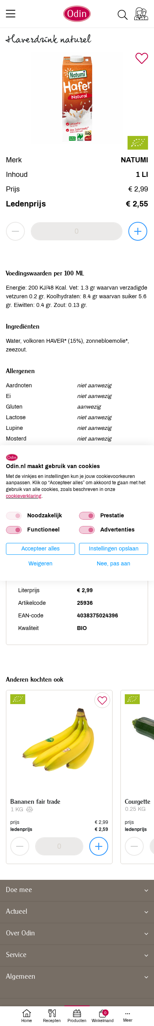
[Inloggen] (141, 13)
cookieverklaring (23, 496)
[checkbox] (14, 516)
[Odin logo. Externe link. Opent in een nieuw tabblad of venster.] (12, 457)
